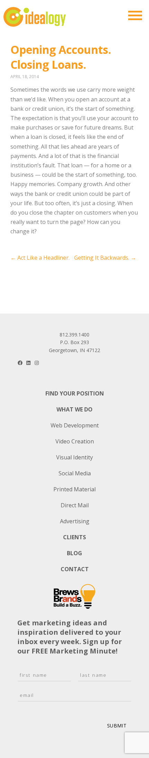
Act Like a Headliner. (40, 257)
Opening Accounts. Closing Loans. (60, 57)
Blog (74, 553)
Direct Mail (75, 505)
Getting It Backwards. (105, 257)
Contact (75, 569)
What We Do (74, 409)
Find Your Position (74, 393)
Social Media (75, 473)
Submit (116, 725)
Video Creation (74, 441)
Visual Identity (74, 457)
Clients (74, 537)
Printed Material (74, 489)
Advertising (74, 521)
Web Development (75, 425)
